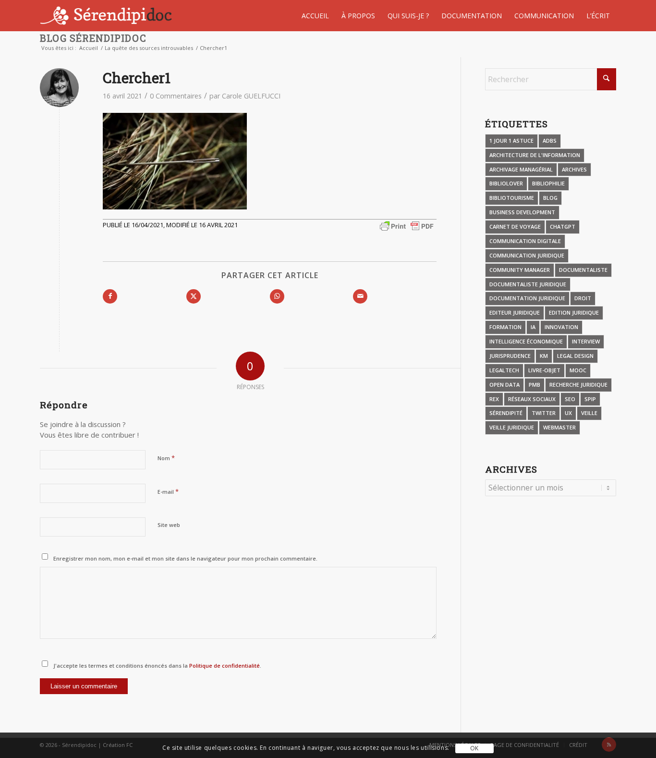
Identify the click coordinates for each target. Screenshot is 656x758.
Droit (582, 298)
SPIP (590, 399)
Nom (166, 457)
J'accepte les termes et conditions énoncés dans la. (157, 665)
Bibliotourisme (511, 197)
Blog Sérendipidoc (93, 38)
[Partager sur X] (193, 296)
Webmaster (559, 427)
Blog (550, 197)
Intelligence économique (526, 341)
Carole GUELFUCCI (251, 95)
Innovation (561, 326)
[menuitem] (315, 15)
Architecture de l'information (534, 155)
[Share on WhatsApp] (277, 296)
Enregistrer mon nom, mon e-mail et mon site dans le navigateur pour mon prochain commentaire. (185, 558)
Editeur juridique (514, 312)
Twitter (544, 412)
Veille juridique (511, 427)
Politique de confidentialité (224, 665)
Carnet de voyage (515, 226)
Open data (504, 384)
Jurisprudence (510, 355)
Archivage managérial (521, 169)
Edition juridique (574, 312)
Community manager (519, 269)
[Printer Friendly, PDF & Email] (407, 225)
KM (544, 355)
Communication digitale (525, 241)
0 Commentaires (176, 95)
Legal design (575, 355)
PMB (534, 384)
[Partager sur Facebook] (110, 296)
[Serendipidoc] (107, 15)
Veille (589, 412)
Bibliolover (506, 183)
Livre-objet (544, 370)
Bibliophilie (548, 183)
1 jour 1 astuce (511, 140)
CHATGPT (562, 226)
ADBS (550, 140)
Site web (169, 524)
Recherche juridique (578, 384)
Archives (574, 169)
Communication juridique (526, 255)
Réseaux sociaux (532, 399)
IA (533, 326)
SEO (570, 399)
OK (474, 748)
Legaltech (504, 370)
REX (494, 399)
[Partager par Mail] (360, 296)
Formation (505, 326)
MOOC (578, 370)
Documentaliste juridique (527, 284)
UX (568, 412)
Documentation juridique (527, 298)
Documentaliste (583, 269)
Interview (586, 341)
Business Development (522, 212)
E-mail (168, 491)
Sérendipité (505, 412)
